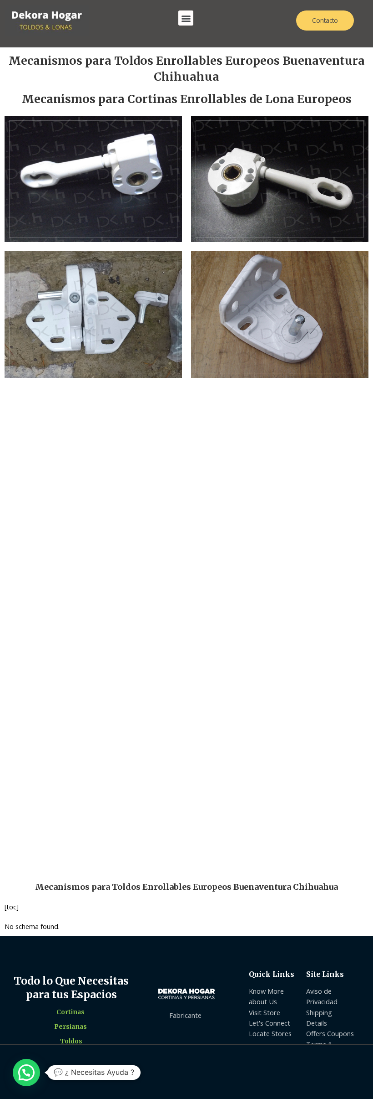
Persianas (70, 1027)
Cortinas (70, 1012)
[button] (185, 18)
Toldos (71, 1041)
